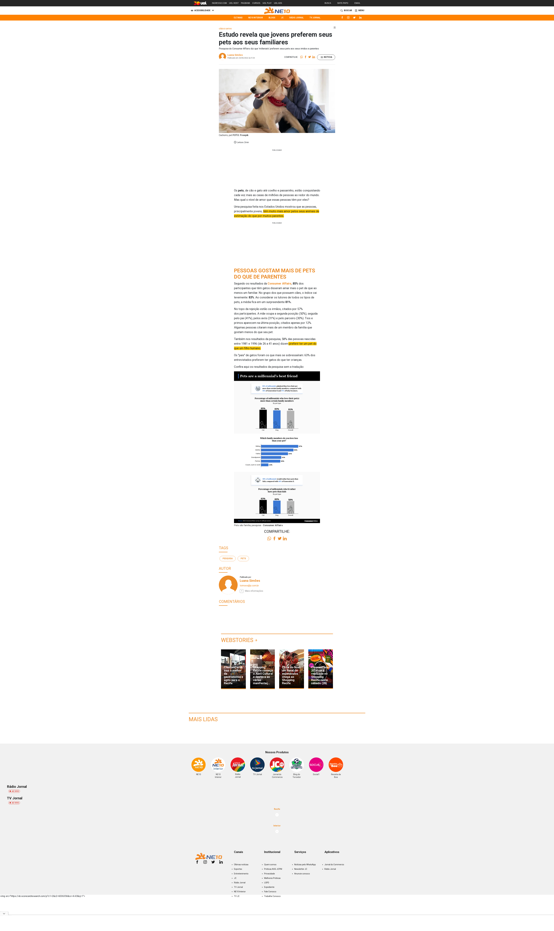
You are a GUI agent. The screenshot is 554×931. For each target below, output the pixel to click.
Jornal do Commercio (334, 864)
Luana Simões (235, 55)
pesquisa (228, 558)
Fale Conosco (270, 891)
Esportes (238, 869)
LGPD (266, 882)
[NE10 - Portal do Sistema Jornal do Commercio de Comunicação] (277, 10)
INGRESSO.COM (219, 3)
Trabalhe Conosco (272, 896)
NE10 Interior (255, 17)
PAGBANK (245, 3)
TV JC (236, 896)
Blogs (272, 17)
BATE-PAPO (342, 3)
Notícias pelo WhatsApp (305, 864)
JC (282, 17)
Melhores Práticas (272, 878)
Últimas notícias (241, 864)
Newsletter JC (300, 869)
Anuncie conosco (302, 873)
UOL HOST (234, 3)
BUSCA (328, 3)
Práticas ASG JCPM (273, 869)
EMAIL (357, 3)
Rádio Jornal (296, 17)
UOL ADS (278, 3)
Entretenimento (241, 873)
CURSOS (256, 3)
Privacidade (269, 873)
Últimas (238, 17)
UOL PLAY (267, 3)
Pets (243, 558)
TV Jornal (314, 17)
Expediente (269, 887)
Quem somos (270, 864)
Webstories (237, 640)
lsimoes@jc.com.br (249, 585)
